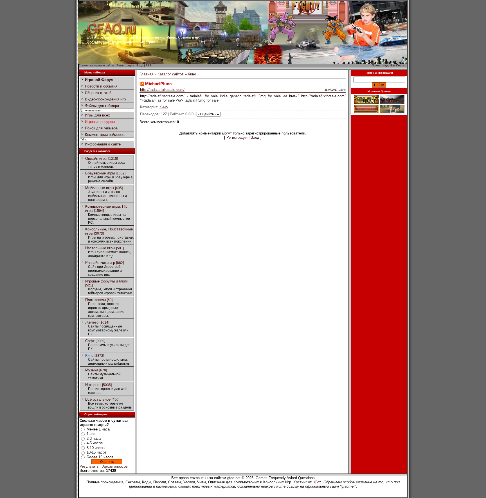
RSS (149, 65)
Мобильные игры (99, 188)
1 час (91, 434)
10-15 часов (97, 452)
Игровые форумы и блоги (106, 281)
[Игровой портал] (111, 34)
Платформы (95, 300)
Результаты (89, 466)
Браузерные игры (100, 173)
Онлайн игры (96, 158)
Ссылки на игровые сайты (96, 65)
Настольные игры (100, 248)
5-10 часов (96, 448)
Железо (91, 322)
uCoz (317, 482)
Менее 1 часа (98, 429)
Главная (146, 74)
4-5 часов (95, 443)
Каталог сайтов (171, 74)
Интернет (93, 385)
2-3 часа (94, 438)
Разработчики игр (100, 263)
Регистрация (125, 65)
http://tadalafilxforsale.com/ (162, 90)
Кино (89, 355)
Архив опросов (115, 466)
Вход (139, 65)
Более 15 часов (100, 457)
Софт (89, 341)
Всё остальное (98, 399)
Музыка (91, 370)
